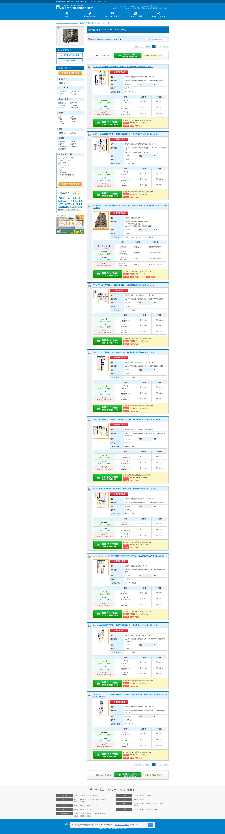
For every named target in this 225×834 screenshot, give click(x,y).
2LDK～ (62, 124)
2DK (73, 121)
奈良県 (155, 803)
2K (61, 121)
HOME (66, 16)
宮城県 (82, 23)
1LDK (74, 119)
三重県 (95, 805)
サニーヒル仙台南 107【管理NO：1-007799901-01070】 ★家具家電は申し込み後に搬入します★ (126, 625)
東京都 (76, 799)
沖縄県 (89, 816)
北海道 (76, 795)
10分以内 (75, 108)
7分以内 (63, 108)
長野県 (142, 795)
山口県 (82, 809)
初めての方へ (89, 16)
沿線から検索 (70, 60)
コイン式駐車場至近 (67, 175)
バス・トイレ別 (65, 160)
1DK (61, 119)
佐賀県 (82, 816)
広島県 (76, 809)
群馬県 (82, 802)
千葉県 (97, 799)
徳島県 (155, 809)
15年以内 (75, 146)
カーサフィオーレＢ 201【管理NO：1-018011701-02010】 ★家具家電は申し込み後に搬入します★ (126, 419)
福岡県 (76, 813)
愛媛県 (142, 809)
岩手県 (82, 795)
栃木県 (76, 802)
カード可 (63, 177)
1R (61, 117)
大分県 (95, 813)
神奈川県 (83, 799)
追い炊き (63, 163)
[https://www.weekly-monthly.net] (70, 30)
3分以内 (63, 105)
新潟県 (148, 795)
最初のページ (139, 46)
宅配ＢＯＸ (64, 167)
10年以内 (63, 146)
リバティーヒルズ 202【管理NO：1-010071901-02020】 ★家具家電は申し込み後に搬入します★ (126, 134)
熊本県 (89, 813)
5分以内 (74, 105)
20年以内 (63, 149)
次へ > (166, 46)
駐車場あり (64, 172)
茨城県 (103, 799)
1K (73, 117)
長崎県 (76, 816)
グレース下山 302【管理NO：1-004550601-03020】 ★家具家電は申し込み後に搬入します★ (124, 489)
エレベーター (64, 170)
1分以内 (74, 103)
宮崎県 (82, 813)
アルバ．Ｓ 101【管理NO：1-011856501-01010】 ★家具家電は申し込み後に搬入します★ (123, 352)
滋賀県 (161, 803)
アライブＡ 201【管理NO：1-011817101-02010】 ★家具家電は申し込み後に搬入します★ (123, 285)
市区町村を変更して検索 (70, 55)
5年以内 (74, 144)
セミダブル (76, 91)
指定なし (63, 103)
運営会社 (69, 824)
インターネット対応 (67, 158)
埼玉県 (90, 799)
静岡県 (82, 805)
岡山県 (89, 809)
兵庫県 (142, 803)
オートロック (64, 165)
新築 (73, 142)
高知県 (148, 809)
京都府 (148, 803)
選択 (89, 68)
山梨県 (136, 795)
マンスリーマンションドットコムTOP (67, 23)
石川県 (142, 799)
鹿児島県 (102, 813)
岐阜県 (89, 805)
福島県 (95, 795)
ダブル (62, 94)
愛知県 (76, 805)
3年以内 (63, 144)
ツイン (74, 94)
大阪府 (136, 803)
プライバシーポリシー (122, 825)
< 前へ (148, 46)
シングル (63, 91)
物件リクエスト (158, 16)
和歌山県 (136, 806)
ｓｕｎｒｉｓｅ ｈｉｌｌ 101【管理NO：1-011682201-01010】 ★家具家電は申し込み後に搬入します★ (129, 556)
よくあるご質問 (135, 16)
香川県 (136, 809)
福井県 (136, 799)
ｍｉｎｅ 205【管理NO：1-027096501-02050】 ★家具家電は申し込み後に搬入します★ (123, 67)
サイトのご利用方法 (112, 16)
